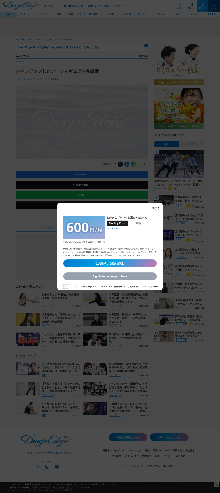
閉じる (156, 208)
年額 (138, 223)
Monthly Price (117, 223)
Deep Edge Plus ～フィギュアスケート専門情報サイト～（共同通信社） (111, 286)
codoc (155, 286)
